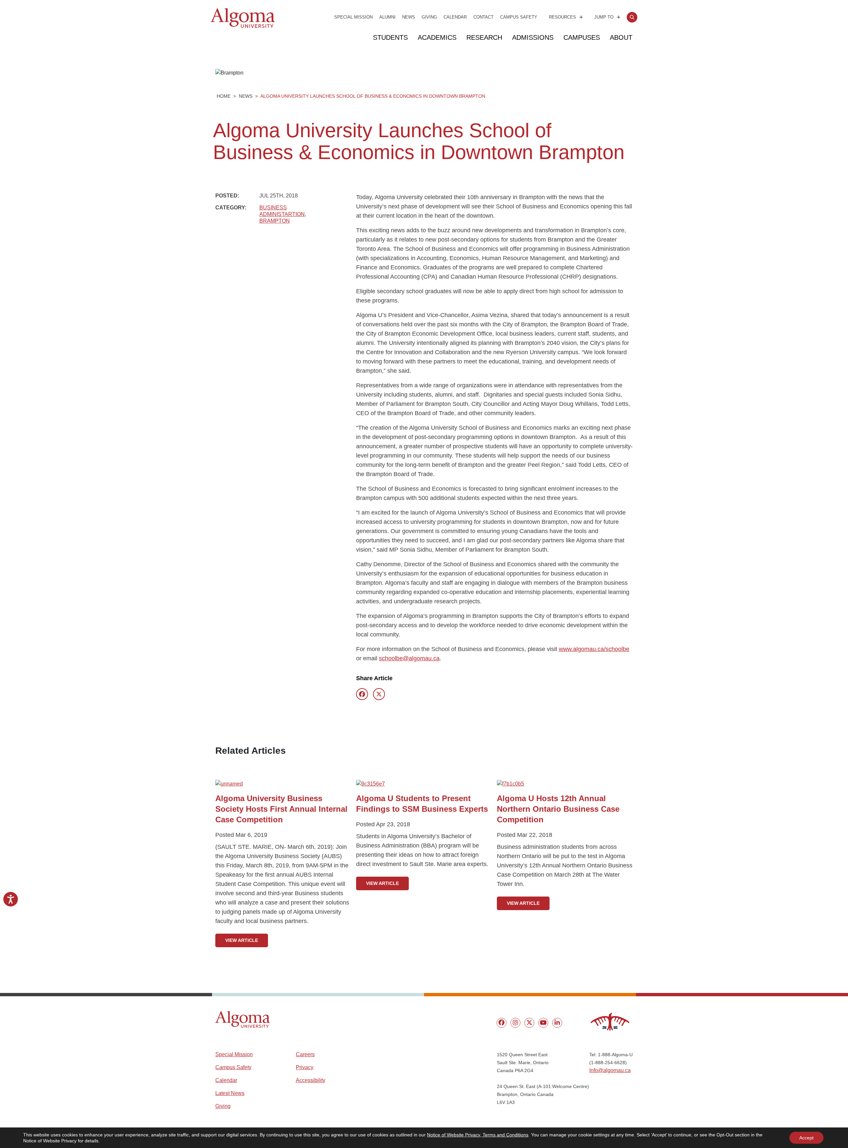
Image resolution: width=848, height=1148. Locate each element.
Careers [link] (305, 1054)
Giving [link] (429, 17)
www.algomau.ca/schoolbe (594, 649)
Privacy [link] (304, 1067)
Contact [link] (483, 17)
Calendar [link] (455, 17)
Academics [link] (437, 37)
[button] (242, 1019)
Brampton (274, 221)
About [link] (621, 37)
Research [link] (484, 37)
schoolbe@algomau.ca (409, 658)
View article (241, 940)
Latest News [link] (229, 1093)
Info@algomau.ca (610, 1070)
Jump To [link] (603, 17)
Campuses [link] (581, 37)
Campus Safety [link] (518, 17)
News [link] (408, 17)
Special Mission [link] (353, 17)
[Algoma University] (243, 26)
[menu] (501, 1023)
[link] (632, 17)
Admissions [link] (533, 37)
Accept (806, 1137)
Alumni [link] (387, 17)
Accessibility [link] (310, 1080)
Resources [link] (562, 17)
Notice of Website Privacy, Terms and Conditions (477, 1134)
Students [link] (390, 37)
